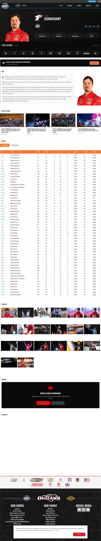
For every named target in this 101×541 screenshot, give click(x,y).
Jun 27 (2, 241)
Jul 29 (2, 268)
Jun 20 (2, 235)
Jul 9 (2, 243)
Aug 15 (2, 284)
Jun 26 (2, 238)
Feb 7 (2, 160)
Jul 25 (2, 262)
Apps (61, 5)
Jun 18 (2, 230)
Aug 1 (2, 273)
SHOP (97, 5)
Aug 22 (2, 289)
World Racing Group (50, 517)
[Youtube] (88, 510)
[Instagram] (97, 26)
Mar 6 (2, 168)
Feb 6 (2, 157)
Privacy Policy (55, 530)
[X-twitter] (84, 510)
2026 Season (5, 145)
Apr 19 (2, 190)
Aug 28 (2, 292)
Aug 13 (2, 281)
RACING (79, 5)
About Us (88, 5)
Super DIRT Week (50, 513)
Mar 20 (2, 174)
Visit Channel (59, 403)
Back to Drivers (38, 12)
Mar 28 (2, 182)
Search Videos (44, 403)
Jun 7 (2, 225)
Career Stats (15, 145)
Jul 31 (2, 270)
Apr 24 (2, 192)
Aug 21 (2, 286)
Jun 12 (2, 227)
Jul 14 (2, 251)
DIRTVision (50, 509)
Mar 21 (2, 176)
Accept (79, 534)
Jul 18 (2, 257)
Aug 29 (2, 294)
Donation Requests (50, 524)
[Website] (86, 26)
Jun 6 (2, 222)
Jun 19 (2, 233)
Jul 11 (2, 249)
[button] (99, 1)
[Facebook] (90, 26)
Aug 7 (2, 276)
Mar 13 (2, 171)
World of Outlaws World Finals (50, 515)
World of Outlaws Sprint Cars (17, 515)
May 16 (2, 208)
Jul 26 (2, 265)
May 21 (2, 211)
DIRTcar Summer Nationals (17, 519)
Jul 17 (2, 254)
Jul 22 (2, 260)
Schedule (69, 5)
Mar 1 (2, 163)
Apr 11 (2, 187)
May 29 (2, 219)
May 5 (2, 198)
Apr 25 (2, 195)
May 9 (2, 203)
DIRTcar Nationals (50, 511)
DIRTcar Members (50, 519)
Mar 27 (2, 179)
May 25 (2, 217)
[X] (93, 26)
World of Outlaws (17, 511)
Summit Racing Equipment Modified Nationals (17, 522)
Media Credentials (50, 522)
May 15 (2, 206)
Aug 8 (2, 278)
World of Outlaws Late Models (17, 513)
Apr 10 (2, 184)
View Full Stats (96, 45)
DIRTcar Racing (17, 524)
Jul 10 (2, 246)
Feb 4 (2, 155)
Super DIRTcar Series (17, 517)
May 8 (2, 200)
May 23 (2, 214)
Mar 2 (2, 165)
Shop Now (94, 63)
